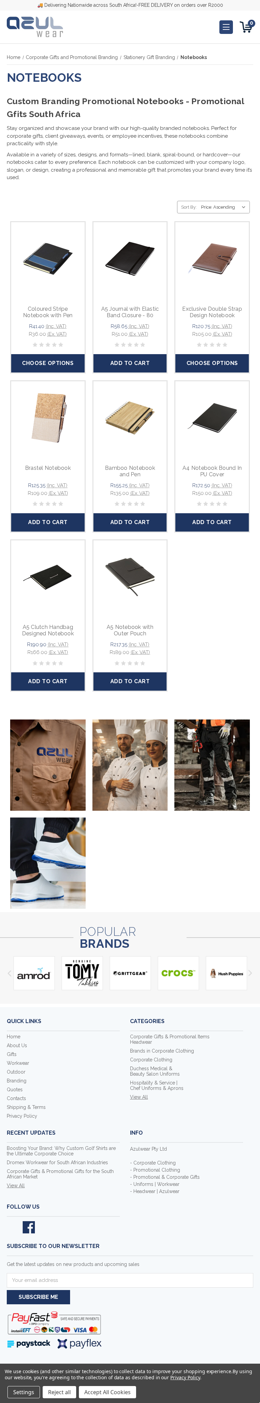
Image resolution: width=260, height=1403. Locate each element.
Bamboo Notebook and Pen (130, 471)
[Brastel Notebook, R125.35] (48, 418)
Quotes (15, 1089)
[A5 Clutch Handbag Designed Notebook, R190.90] (48, 577)
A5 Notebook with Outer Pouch (130, 630)
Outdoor (16, 1072)
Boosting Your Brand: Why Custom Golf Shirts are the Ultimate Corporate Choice (61, 1151)
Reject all (59, 1392)
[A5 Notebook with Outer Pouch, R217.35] (130, 577)
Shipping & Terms (26, 1107)
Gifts (12, 1054)
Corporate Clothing (151, 1059)
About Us (17, 1045)
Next (250, 973)
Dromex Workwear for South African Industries (57, 1162)
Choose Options (47, 363)
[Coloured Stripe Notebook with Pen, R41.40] (48, 259)
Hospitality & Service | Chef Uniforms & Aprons (156, 1085)
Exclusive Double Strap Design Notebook (212, 312)
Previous (9, 973)
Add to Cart (130, 363)
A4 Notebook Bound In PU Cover (212, 471)
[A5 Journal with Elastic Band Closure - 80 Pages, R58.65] (130, 259)
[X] (13, 1227)
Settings (23, 1392)
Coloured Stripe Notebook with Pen (47, 312)
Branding (16, 1080)
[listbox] (225, 207)
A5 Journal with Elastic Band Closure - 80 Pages (130, 315)
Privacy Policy (22, 1116)
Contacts (16, 1098)
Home (13, 1036)
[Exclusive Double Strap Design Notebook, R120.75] (212, 259)
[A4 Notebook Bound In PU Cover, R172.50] (212, 418)
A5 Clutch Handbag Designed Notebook (48, 630)
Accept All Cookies (107, 1392)
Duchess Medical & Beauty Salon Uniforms (155, 1071)
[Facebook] (29, 1227)
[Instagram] (45, 1227)
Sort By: (189, 207)
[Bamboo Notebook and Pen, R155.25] (130, 418)
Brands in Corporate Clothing (162, 1051)
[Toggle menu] (226, 27)
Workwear (18, 1063)
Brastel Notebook (48, 468)
